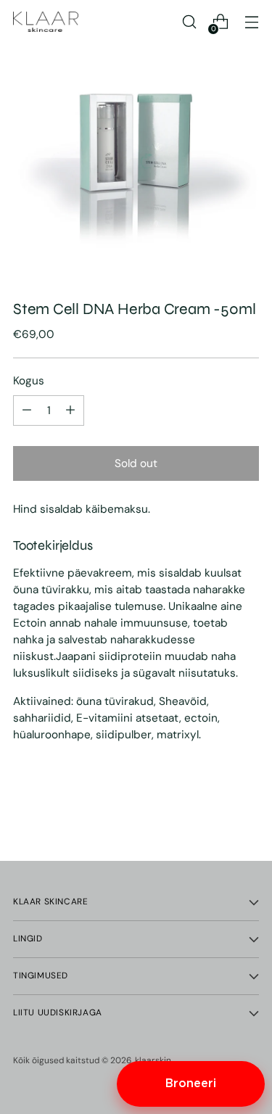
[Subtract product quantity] (70, 410)
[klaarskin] (45, 22)
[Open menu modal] (251, 22)
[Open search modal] (189, 22)
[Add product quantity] (27, 410)
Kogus (28, 381)
